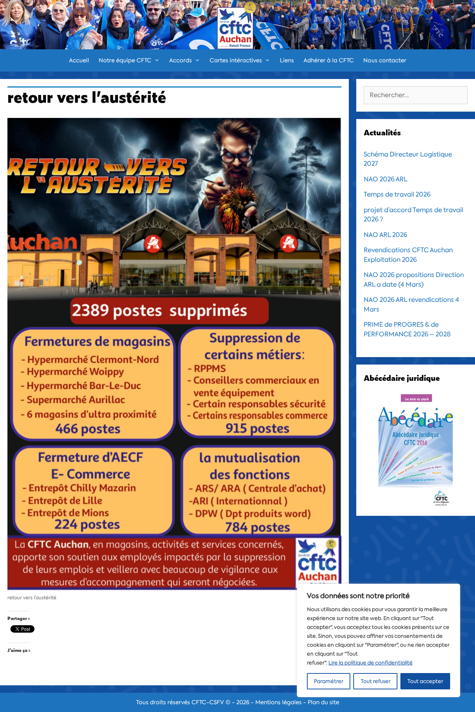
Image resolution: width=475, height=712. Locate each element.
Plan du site (323, 702)
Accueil (79, 60)
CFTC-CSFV (207, 702)
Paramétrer (328, 681)
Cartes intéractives (236, 60)
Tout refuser (375, 681)
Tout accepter (425, 681)
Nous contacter (384, 60)
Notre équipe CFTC (125, 60)
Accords (180, 60)
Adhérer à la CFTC (329, 60)
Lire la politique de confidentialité (370, 662)
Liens (287, 60)
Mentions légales (278, 702)
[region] (378, 640)
